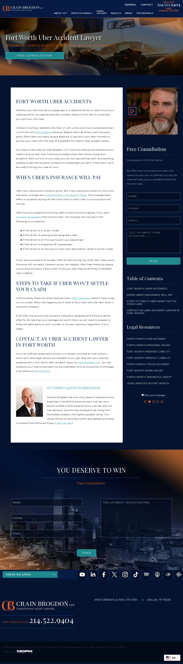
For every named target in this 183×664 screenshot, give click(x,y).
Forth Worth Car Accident (146, 339)
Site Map (89, 652)
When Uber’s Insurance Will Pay (150, 295)
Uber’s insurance (81, 298)
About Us (60, 13)
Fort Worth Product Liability (149, 358)
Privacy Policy (118, 652)
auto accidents (43, 132)
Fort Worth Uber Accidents (147, 288)
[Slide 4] (158, 435)
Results (116, 13)
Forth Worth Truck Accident (148, 364)
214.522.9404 (168, 4)
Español (130, 4)
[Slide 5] (162, 435)
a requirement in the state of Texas (66, 195)
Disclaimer (102, 652)
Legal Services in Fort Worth (148, 383)
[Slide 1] (145, 435)
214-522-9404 (42, 371)
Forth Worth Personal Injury (149, 345)
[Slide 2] (149, 435)
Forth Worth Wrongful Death (149, 377)
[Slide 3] (154, 435)
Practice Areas (81, 13)
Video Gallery (102, 12)
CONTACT (147, 4)
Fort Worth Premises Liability (148, 351)
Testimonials (144, 13)
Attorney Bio (64, 423)
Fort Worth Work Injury (145, 370)
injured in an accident (29, 217)
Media (128, 13)
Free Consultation (168, 9)
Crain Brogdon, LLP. (89, 362)
